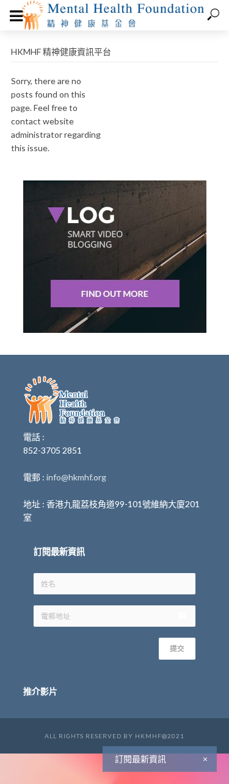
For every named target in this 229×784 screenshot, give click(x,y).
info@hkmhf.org (76, 477)
